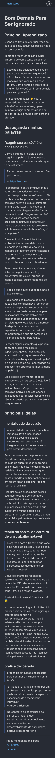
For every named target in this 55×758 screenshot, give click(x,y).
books (13, 749)
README (14, 744)
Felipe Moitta (17, 181)
